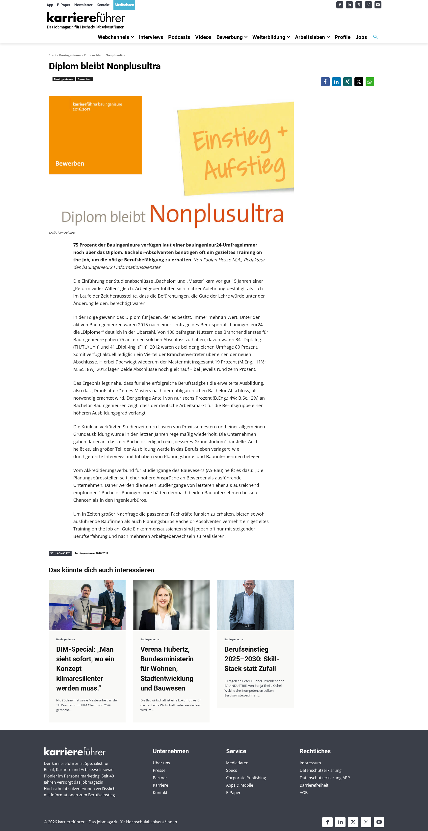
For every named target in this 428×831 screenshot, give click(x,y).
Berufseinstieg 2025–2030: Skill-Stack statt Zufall (251, 659)
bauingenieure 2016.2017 (91, 553)
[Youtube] (378, 4)
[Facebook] (340, 4)
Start (52, 55)
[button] (375, 37)
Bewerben (84, 79)
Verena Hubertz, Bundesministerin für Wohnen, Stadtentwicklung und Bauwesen (167, 668)
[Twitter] (359, 4)
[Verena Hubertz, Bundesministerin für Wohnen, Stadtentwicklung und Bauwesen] (171, 605)
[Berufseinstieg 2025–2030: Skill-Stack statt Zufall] (255, 605)
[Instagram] (368, 4)
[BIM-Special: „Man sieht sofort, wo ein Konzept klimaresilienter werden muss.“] (87, 605)
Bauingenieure (70, 55)
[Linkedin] (349, 4)
